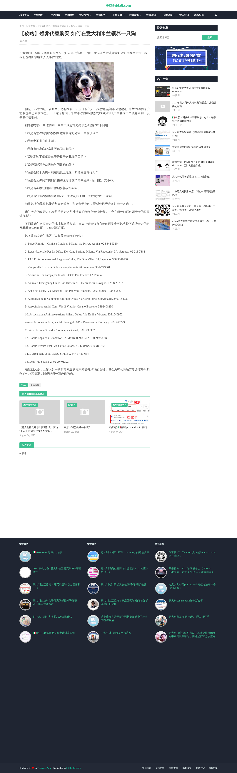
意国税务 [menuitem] (101, 14)
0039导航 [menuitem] (199, 14)
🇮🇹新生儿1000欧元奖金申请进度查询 (54, 632)
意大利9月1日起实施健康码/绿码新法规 (123, 584)
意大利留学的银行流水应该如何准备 (191, 146)
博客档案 (213, 768)
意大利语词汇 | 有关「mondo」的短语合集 (125, 552)
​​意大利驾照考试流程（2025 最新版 (191, 176)
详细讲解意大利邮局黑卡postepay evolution (191, 89)
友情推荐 (173, 768)
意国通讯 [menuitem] (184, 14)
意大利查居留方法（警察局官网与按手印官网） (194, 134)
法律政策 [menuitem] (167, 14)
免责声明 (160, 768)
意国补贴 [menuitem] (151, 14)
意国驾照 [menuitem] (70, 14)
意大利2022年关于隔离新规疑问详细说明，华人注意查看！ (55, 602)
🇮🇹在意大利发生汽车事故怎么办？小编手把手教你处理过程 (194, 119)
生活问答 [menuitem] (55, 14)
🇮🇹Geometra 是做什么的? (47, 552)
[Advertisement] (111, 707)
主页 (21, 26)
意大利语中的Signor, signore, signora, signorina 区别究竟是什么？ (193, 163)
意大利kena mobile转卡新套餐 (186, 600)
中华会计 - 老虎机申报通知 (116, 632)
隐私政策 (187, 768)
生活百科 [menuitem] (39, 14)
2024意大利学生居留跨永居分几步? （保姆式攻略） (194, 222)
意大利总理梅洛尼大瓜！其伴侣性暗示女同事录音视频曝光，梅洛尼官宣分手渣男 (192, 634)
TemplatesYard (44, 768)
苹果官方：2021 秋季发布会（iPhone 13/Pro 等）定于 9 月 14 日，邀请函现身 (191, 570)
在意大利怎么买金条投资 (77, 427)
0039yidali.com (118, 5)
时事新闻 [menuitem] (134, 14)
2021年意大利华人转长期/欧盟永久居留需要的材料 (194, 104)
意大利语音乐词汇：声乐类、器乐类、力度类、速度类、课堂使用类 (194, 208)
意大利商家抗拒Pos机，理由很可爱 (189, 616)
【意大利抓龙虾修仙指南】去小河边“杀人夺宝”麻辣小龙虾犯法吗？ (38, 429)
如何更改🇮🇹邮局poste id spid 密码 (128, 427)
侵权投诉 (200, 768)
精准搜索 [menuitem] (24, 14)
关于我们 (146, 768)
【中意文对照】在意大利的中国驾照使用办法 (194, 193)
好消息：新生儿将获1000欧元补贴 (52, 616)
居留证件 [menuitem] (117, 14)
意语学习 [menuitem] (84, 14)
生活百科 (30, 26)
